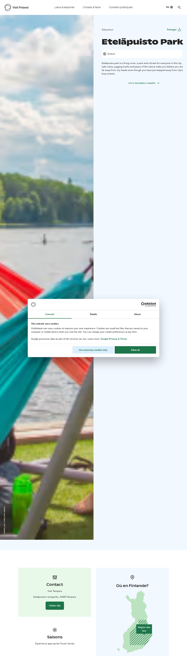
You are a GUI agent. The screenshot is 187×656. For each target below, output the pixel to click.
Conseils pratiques (121, 7)
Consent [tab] (49, 314)
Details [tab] (93, 314)
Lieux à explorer (64, 7)
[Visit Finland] (16, 7)
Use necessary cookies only (93, 350)
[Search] (179, 7)
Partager (171, 29)
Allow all (135, 350)
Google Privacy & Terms (114, 338)
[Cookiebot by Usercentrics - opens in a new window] (143, 304)
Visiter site (54, 605)
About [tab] (137, 314)
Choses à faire (92, 7)
